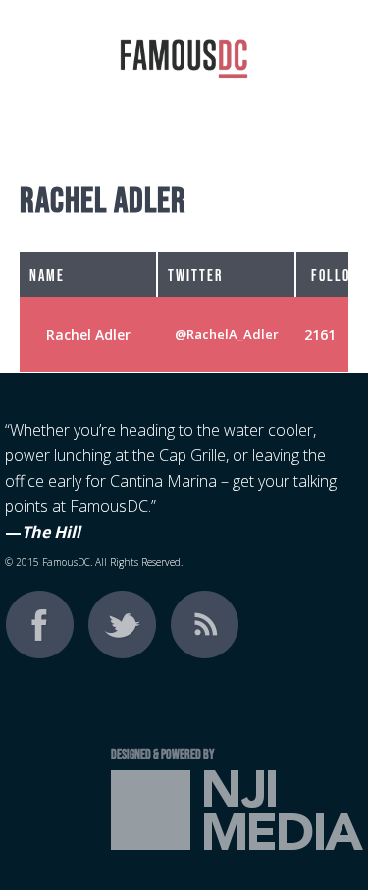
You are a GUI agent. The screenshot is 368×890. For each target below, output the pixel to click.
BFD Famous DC (184, 73)
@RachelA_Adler (227, 333)
